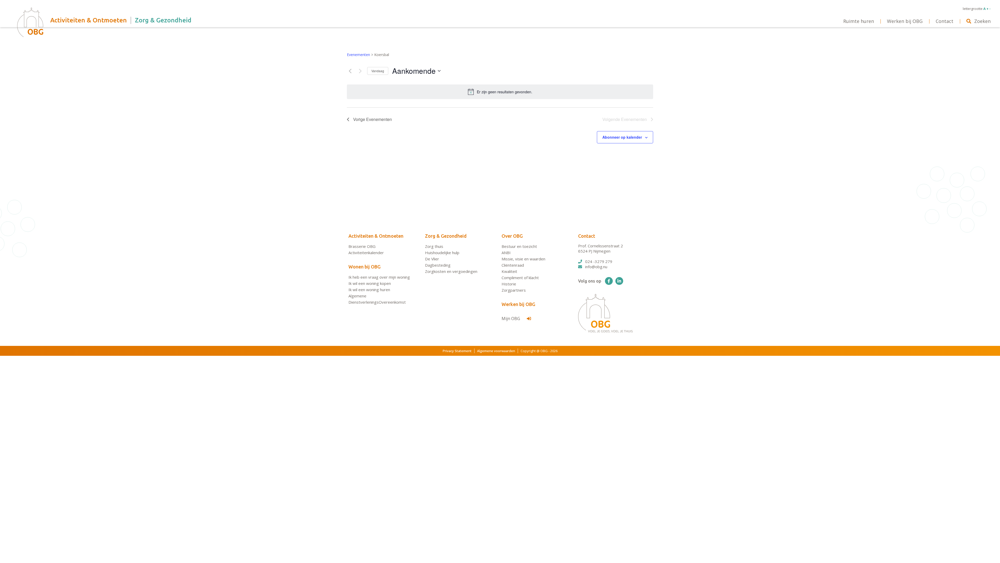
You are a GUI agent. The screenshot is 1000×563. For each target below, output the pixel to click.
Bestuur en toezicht (519, 246)
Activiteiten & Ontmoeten (375, 235)
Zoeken (982, 21)
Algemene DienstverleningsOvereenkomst (377, 299)
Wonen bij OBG (364, 266)
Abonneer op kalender (622, 137)
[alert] (500, 91)
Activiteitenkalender (366, 252)
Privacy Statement (457, 350)
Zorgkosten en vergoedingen (451, 271)
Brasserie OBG (362, 246)
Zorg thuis (434, 246)
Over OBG (512, 235)
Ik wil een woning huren (369, 289)
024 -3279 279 (598, 261)
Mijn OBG (511, 318)
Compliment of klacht (520, 277)
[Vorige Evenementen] (350, 71)
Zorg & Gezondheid (446, 235)
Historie (509, 283)
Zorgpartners (514, 290)
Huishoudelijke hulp (442, 252)
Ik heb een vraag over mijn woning (379, 277)
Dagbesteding (438, 265)
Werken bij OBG (518, 304)
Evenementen (358, 54)
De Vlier (432, 258)
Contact (586, 235)
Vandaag (377, 71)
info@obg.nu (596, 266)
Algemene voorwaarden (496, 350)
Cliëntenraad (513, 265)
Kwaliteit (509, 271)
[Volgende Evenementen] (360, 71)
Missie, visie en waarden (523, 258)
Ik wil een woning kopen (369, 283)
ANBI (506, 252)
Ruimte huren (858, 21)
